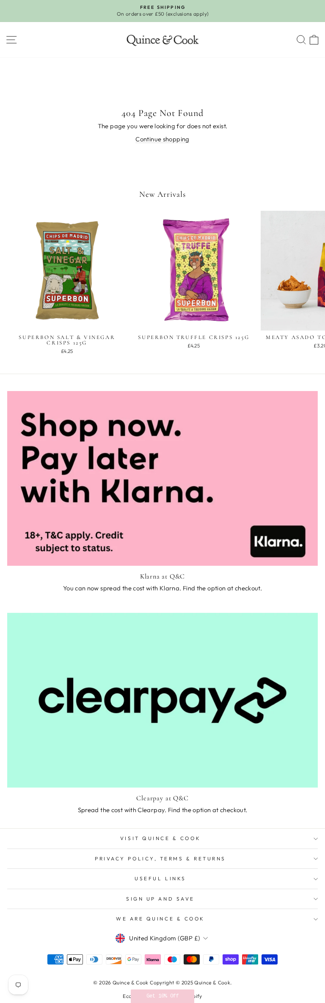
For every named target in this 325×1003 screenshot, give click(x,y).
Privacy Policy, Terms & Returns (160, 858)
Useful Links (160, 878)
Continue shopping (162, 139)
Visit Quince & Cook (160, 838)
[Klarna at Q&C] (162, 478)
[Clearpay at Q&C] (162, 700)
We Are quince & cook (160, 918)
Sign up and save (160, 899)
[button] (162, 996)
